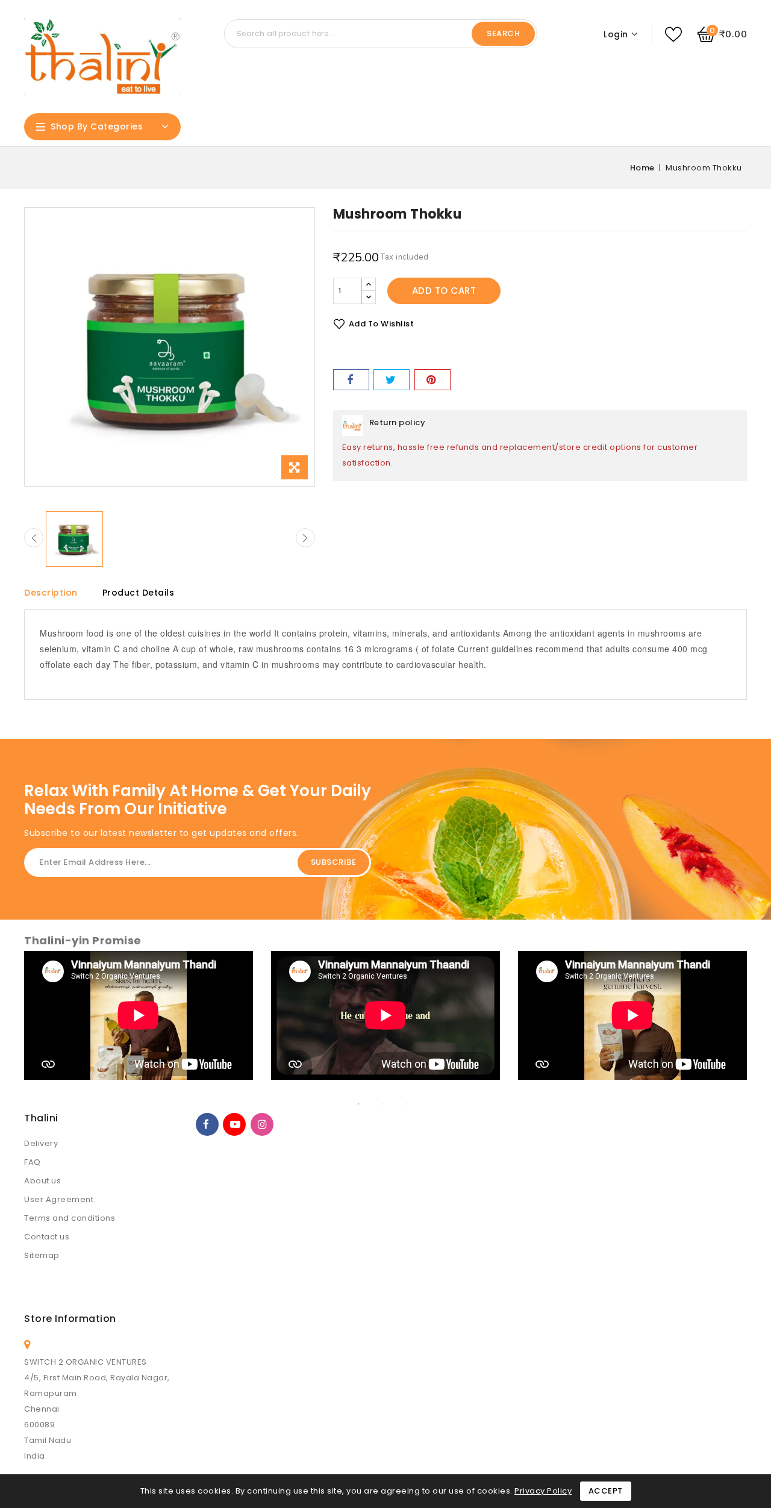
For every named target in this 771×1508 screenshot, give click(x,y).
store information (70, 1319)
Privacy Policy (543, 1491)
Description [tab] (51, 593)
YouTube (234, 1124)
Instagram (262, 1124)
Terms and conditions (69, 1218)
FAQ (32, 1162)
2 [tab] (392, 1104)
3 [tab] (416, 1104)
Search (503, 33)
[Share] (351, 380)
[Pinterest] (432, 380)
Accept (605, 1491)
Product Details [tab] (138, 593)
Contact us (46, 1236)
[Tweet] (391, 380)
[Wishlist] (673, 34)
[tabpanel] (138, 1021)
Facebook (207, 1124)
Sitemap (42, 1255)
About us (42, 1180)
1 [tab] (367, 1104)
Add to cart (444, 290)
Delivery (41, 1143)
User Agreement (58, 1199)
